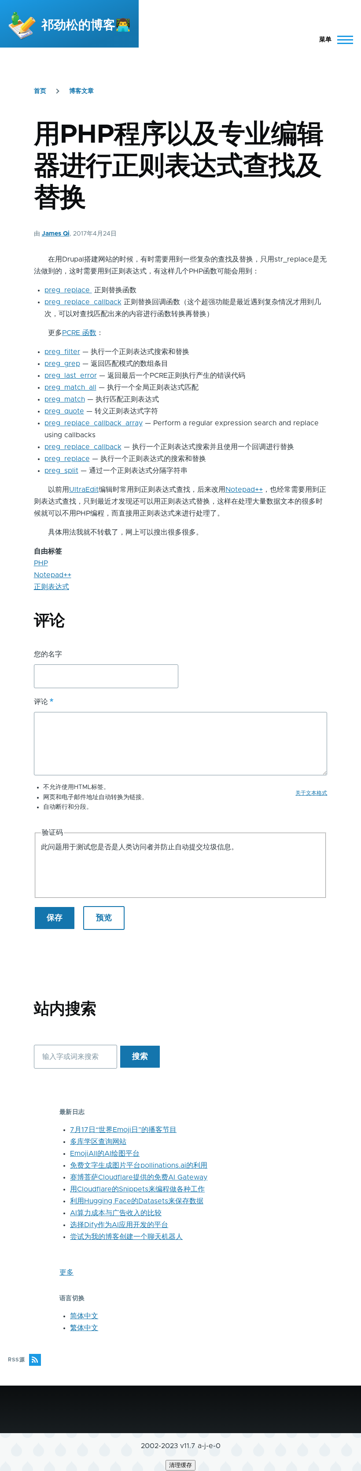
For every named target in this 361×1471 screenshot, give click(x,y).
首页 (40, 91)
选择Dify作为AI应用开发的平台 (119, 1224)
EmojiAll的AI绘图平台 (105, 1153)
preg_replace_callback (83, 302)
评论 (41, 701)
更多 (66, 1272)
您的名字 (48, 654)
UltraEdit (84, 489)
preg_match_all (70, 387)
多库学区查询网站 (98, 1141)
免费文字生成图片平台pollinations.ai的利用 (138, 1165)
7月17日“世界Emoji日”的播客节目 (123, 1129)
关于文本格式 (311, 793)
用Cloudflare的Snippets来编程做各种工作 (137, 1189)
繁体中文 (84, 1327)
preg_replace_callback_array (93, 423)
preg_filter (62, 351)
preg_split (61, 470)
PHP (41, 563)
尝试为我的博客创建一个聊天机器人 (126, 1236)
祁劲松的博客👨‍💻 (86, 25)
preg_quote (64, 411)
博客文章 (81, 91)
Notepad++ (244, 489)
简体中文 (84, 1316)
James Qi (56, 234)
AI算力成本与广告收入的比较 (116, 1213)
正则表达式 (51, 586)
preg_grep (62, 363)
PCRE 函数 (79, 332)
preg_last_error (70, 375)
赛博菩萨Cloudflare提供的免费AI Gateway (138, 1177)
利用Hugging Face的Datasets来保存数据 (136, 1201)
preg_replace (68, 290)
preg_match (64, 399)
